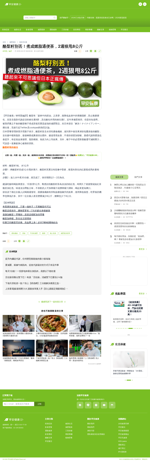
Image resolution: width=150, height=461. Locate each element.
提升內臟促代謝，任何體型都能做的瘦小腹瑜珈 (27, 258)
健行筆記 (121, 448)
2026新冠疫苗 (121, 18)
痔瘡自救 (90, 18)
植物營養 (112, 29)
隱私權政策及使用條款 (96, 434)
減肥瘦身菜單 (65, 233)
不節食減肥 (34, 233)
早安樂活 (124, 29)
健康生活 (17, 29)
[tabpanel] (128, 216)
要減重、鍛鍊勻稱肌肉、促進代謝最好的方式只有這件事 (32, 265)
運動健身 (53, 29)
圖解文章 (100, 29)
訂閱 (39, 404)
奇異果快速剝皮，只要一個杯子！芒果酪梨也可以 (27, 206)
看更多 (142, 249)
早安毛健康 (122, 438)
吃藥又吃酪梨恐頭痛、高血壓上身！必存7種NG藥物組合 (30, 222)
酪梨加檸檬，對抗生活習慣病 (17, 218)
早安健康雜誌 (123, 434)
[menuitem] (5, 29)
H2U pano (122, 441)
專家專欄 (88, 29)
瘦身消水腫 (23, 42)
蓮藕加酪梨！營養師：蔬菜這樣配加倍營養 (23, 214)
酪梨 (43, 233)
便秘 (23, 233)
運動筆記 (121, 445)
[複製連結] (99, 51)
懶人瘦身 (53, 233)
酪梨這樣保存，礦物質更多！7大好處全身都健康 (26, 210)
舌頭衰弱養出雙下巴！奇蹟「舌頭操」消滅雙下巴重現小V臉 (33, 277)
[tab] (119, 177)
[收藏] (80, 51)
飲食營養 (29, 29)
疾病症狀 (5, 29)
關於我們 (90, 423)
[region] (52, 156)
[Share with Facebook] (95, 51)
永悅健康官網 (123, 423)
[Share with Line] (91, 51)
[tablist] (128, 177)
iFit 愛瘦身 (122, 452)
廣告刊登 (90, 431)
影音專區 (76, 29)
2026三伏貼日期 (77, 18)
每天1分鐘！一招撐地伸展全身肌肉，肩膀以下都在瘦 (30, 271)
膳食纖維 (15, 233)
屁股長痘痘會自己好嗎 (104, 18)
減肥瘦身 (41, 29)
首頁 (4, 42)
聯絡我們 (90, 427)
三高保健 (65, 29)
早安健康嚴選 (123, 431)
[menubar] (65, 29)
